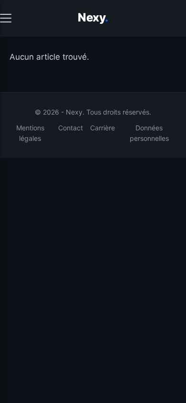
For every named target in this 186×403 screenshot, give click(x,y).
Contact (70, 128)
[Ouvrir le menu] (5, 18)
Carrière (102, 128)
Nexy (93, 17)
